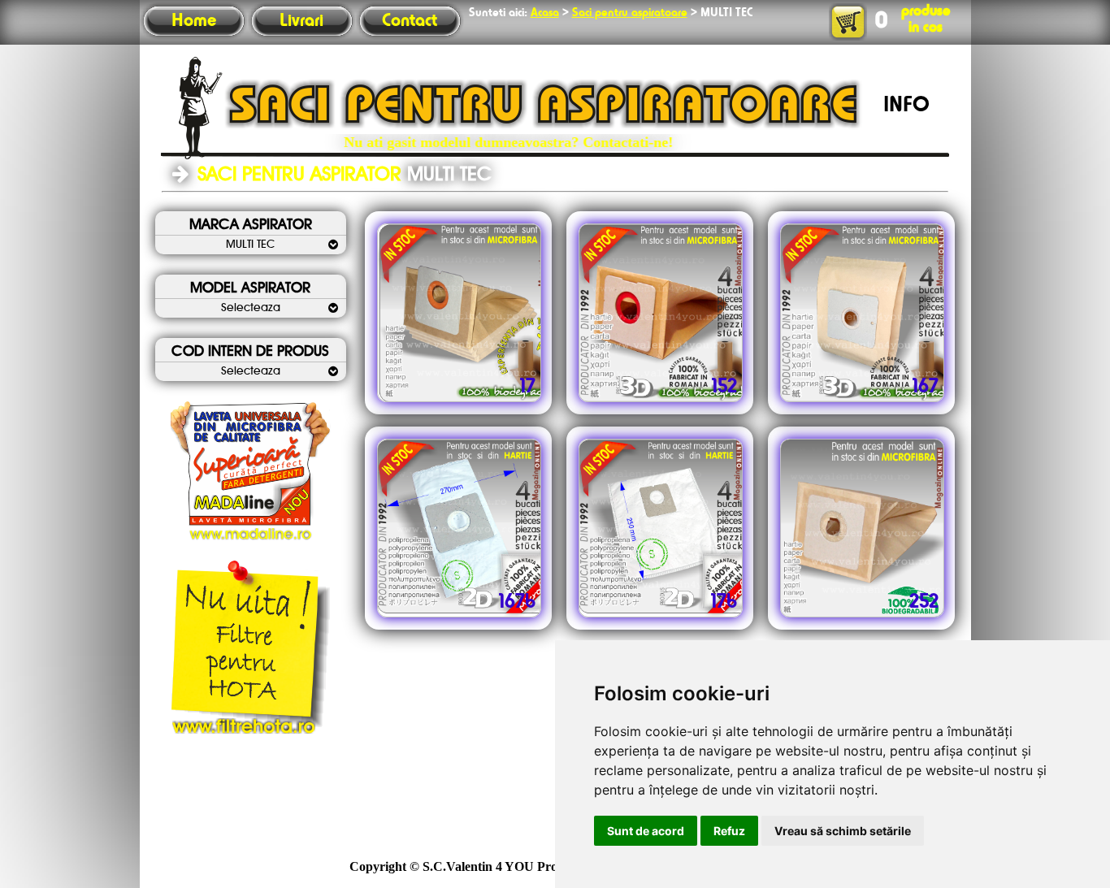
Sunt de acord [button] (645, 831)
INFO (906, 105)
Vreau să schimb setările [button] (842, 831)
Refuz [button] (729, 831)
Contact (409, 21)
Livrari (301, 21)
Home (193, 21)
